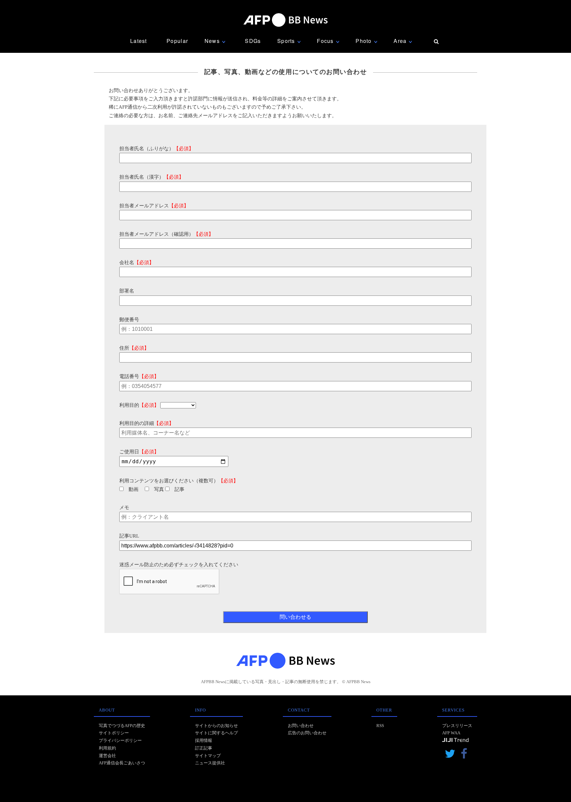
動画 (133, 489)
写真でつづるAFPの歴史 (122, 725)
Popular (177, 41)
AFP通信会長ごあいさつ (122, 762)
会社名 (136, 262)
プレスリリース (457, 725)
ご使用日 (139, 451)
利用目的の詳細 (146, 423)
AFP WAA (451, 732)
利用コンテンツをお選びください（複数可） (178, 480)
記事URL (129, 536)
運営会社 (107, 755)
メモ (124, 507)
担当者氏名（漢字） (151, 177)
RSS (380, 725)
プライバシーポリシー (120, 740)
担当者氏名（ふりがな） (156, 148)
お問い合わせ (301, 725)
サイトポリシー (114, 732)
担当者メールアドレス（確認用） (166, 234)
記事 (179, 489)
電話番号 (139, 376)
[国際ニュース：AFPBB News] (285, 20)
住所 (134, 348)
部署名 (126, 291)
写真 (159, 489)
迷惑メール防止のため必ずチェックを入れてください (178, 564)
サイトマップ (208, 755)
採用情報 (203, 740)
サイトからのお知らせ (216, 725)
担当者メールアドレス (154, 205)
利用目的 (139, 405)
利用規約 (107, 748)
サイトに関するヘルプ (216, 732)
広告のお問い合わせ (307, 732)
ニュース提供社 (210, 762)
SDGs (253, 41)
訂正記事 (203, 748)
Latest (138, 41)
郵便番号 (129, 319)
